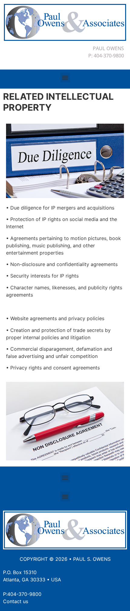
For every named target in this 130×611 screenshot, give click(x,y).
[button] (65, 78)
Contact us (15, 601)
